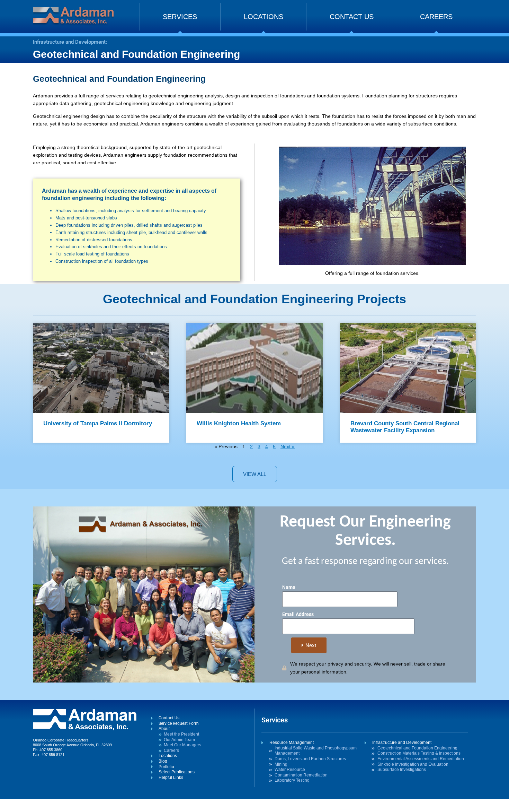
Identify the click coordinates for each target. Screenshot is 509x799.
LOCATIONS (263, 16)
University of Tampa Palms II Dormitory (97, 423)
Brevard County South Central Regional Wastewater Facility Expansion (404, 427)
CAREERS (436, 16)
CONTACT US (352, 16)
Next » (287, 446)
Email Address (298, 614)
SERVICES (180, 16)
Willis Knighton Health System (239, 423)
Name (288, 587)
